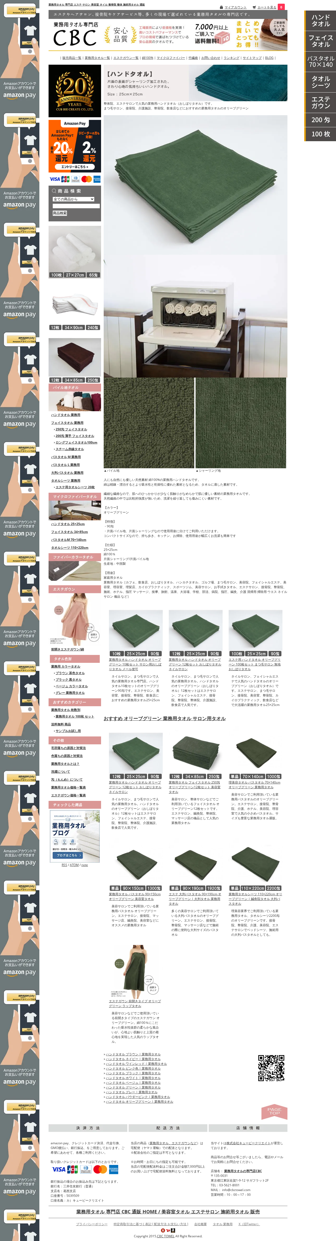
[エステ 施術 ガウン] (320, 103)
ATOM (74, 865)
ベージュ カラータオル (72, 686)
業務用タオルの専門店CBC (243, 1171)
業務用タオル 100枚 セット (75, 716)
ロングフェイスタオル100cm (76, 442)
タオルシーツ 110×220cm (69, 547)
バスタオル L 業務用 (65, 464)
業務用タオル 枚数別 (65, 710)
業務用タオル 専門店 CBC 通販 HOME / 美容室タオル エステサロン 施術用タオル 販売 (168, 1211)
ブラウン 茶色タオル (70, 673)
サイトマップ (252, 57)
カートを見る (267, 7)
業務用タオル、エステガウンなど (173, 1143)
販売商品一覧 (71, 57)
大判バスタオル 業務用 (67, 472)
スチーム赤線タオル (70, 449)
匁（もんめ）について (67, 779)
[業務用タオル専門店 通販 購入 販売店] (168, 30)
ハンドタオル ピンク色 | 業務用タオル (133, 1068)
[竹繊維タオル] (75, 566)
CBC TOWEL (166, 1236)
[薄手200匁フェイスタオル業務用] (320, 120)
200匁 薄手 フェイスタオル (75, 436)
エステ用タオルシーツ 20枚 (75, 487)
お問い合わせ (210, 57)
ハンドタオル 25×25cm (68, 524)
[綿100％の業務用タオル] (75, 397)
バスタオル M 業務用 (66, 457)
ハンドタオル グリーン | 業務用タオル (133, 1087)
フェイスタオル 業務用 (67, 422)
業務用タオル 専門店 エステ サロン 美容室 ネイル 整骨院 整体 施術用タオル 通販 (97, 4)
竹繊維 (193, 57)
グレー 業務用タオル (70, 692)
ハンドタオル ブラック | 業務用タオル (133, 1073)
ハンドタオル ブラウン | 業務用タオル (133, 1054)
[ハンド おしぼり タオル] (320, 21)
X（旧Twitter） (249, 1224)
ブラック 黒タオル (69, 679)
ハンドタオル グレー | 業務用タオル (132, 1092)
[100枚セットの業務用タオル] (320, 134)
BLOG (269, 57)
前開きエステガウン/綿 (67, 649)
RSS (64, 865)
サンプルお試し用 (68, 731)
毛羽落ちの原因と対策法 (68, 748)
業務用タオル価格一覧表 (68, 787)
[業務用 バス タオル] (320, 62)
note (84, 865)
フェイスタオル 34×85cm (69, 532)
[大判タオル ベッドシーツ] (320, 82)
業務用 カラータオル (65, 666)
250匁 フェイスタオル (71, 429)
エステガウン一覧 (126, 57)
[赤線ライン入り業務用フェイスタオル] (75, 304)
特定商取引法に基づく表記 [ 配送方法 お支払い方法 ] (151, 1224)
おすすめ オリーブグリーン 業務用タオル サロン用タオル (165, 718)
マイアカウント (236, 7)
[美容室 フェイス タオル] (320, 41)
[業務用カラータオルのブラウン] (75, 357)
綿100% (147, 57)
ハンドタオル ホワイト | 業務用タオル (133, 1078)
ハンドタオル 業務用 (65, 415)
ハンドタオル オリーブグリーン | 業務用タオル (139, 1101)
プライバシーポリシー (92, 1224)
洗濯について (60, 771)
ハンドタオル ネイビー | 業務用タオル (133, 1059)
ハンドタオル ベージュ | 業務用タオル (133, 1082)
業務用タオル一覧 (97, 57)
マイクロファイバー (171, 57)
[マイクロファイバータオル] (75, 506)
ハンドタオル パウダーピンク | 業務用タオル (138, 1097)
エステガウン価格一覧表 (68, 795)
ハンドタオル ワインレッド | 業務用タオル (136, 1063)
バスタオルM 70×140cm (68, 539)
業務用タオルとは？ (65, 763)
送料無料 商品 (61, 724)
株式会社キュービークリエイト (249, 1143)
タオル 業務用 (223, 1224)
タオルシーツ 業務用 (65, 480)
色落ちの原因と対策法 (67, 756)
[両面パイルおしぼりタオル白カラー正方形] (75, 252)
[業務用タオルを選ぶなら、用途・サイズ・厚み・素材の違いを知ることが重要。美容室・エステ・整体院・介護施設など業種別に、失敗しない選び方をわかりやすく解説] (75, 836)
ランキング (231, 57)
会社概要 (200, 1224)
